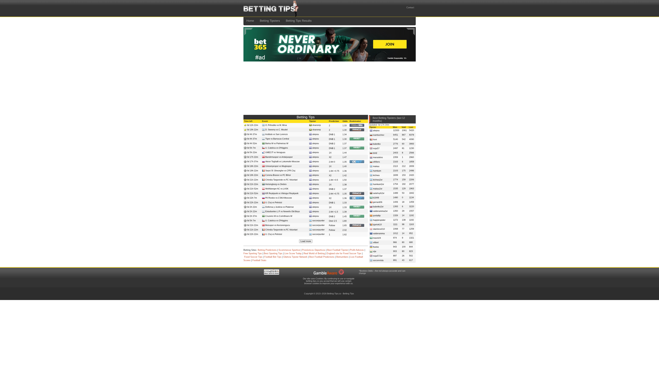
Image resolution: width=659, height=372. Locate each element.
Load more (305, 241)
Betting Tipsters (270, 20)
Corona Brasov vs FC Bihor (278, 175)
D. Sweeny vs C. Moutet (276, 129)
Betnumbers (342, 257)
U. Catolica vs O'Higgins (276, 148)
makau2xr (377, 188)
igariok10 (377, 224)
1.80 (345, 221)
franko (375, 247)
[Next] (410, 31)
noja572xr (377, 256)
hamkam (376, 170)
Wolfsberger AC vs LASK (276, 189)
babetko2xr (378, 206)
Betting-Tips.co (334, 293)
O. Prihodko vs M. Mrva (276, 125)
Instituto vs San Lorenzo (276, 134)
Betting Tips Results (299, 20)
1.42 (345, 175)
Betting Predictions (267, 250)
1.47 (345, 157)
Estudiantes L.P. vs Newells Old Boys (282, 211)
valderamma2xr (380, 211)
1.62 (345, 234)
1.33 (345, 125)
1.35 (345, 162)
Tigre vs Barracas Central (277, 139)
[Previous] (248, 31)
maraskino (377, 157)
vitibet (375, 242)
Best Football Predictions (321, 257)
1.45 (345, 216)
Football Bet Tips (272, 257)
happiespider (378, 220)
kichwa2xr (377, 179)
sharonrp (316, 125)
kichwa (376, 175)
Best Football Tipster (337, 250)
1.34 (345, 134)
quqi (374, 153)
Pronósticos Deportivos (313, 250)
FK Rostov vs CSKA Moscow (278, 198)
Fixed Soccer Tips (253, 257)
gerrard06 (377, 202)
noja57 (376, 148)
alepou (315, 134)
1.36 (345, 171)
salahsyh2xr (378, 193)
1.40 (345, 166)
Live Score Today (293, 253)
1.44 (345, 153)
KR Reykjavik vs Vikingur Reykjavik (281, 193)
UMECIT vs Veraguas (275, 152)
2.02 (345, 230)
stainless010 (378, 229)
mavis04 (376, 238)
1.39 (345, 212)
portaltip (376, 215)
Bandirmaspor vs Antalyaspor (279, 157)
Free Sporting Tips (252, 253)
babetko (376, 144)
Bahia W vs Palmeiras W (276, 143)
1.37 (345, 143)
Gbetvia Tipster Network (295, 257)
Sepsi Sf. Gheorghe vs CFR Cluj (280, 170)
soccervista (378, 260)
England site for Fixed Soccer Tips (344, 253)
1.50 (345, 180)
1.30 (345, 130)
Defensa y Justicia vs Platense (279, 207)
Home (250, 20)
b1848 (375, 197)
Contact (410, 7)
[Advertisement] (329, 87)
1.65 (345, 225)
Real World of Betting (314, 253)
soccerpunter (318, 220)
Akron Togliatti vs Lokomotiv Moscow (282, 161)
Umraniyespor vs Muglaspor (278, 166)
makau (375, 166)
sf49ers (376, 162)
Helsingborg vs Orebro (276, 184)
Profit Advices (357, 250)
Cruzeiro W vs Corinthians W (278, 216)
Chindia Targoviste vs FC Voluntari (281, 180)
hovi (374, 139)
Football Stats (259, 260)
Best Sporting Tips (273, 253)
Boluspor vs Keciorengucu (277, 225)
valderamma (378, 233)
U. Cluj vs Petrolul (273, 202)
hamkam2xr (378, 184)
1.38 (345, 184)
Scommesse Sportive (289, 250)
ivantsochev (378, 135)
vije (374, 251)
